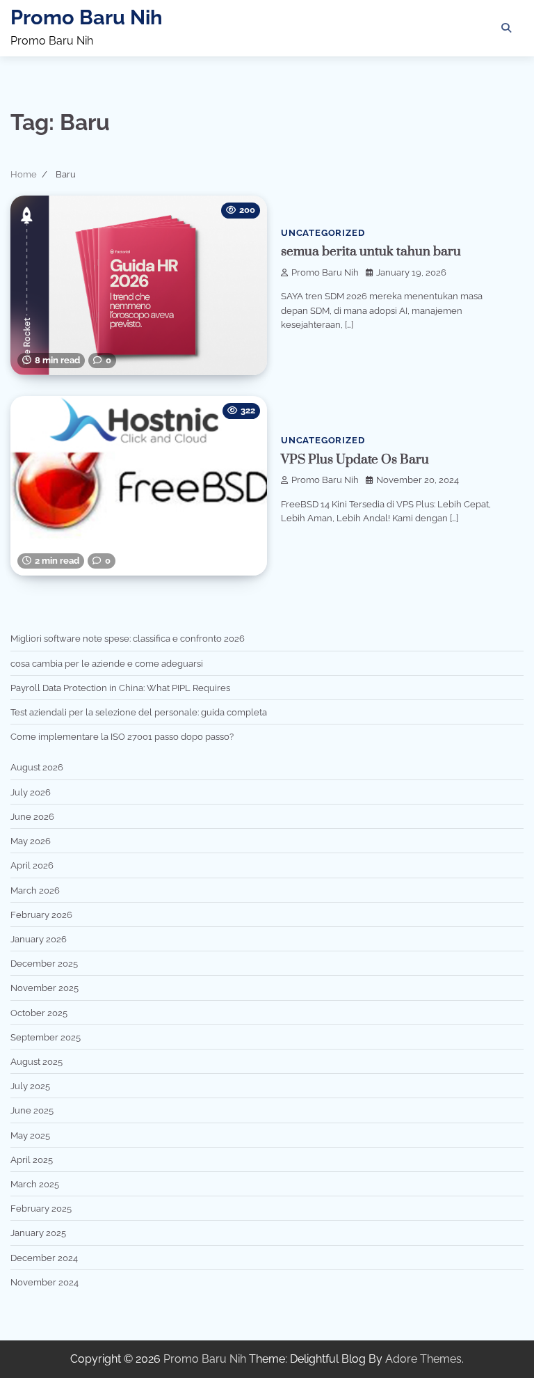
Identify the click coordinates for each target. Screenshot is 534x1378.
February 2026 (41, 914)
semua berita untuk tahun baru (371, 252)
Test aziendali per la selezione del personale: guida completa (138, 712)
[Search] (506, 27)
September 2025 (45, 1037)
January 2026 (38, 938)
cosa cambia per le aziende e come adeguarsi (106, 663)
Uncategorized (322, 233)
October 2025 (38, 1012)
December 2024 (44, 1257)
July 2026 (30, 792)
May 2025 (30, 1135)
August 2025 (36, 1061)
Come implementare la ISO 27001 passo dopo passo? (122, 736)
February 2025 (41, 1208)
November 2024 (44, 1282)
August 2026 (36, 767)
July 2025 (30, 1085)
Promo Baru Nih (86, 17)
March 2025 (34, 1183)
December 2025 (44, 963)
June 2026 (32, 816)
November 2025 (44, 987)
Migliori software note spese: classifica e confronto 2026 (127, 638)
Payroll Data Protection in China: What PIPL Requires (120, 687)
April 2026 (32, 865)
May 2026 (30, 840)
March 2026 (35, 890)
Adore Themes (423, 1358)
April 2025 (31, 1159)
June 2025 (32, 1110)
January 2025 (38, 1232)
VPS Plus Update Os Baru (355, 460)
